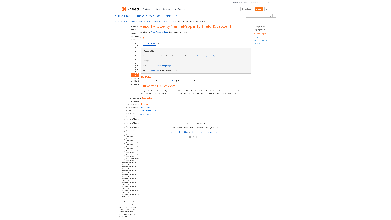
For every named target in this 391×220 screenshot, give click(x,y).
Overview (134, 27)
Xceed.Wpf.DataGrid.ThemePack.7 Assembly (134, 187)
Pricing (157, 9)
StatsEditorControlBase (138, 93)
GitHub (266, 3)
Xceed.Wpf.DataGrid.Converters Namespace (137, 124)
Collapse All (259, 26)
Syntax (256, 37)
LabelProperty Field (138, 55)
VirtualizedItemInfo (136, 102)
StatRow (133, 87)
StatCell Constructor (135, 30)
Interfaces (131, 113)
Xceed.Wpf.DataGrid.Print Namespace (135, 140)
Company (236, 3)
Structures (131, 111)
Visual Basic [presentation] (150, 43)
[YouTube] (190, 137)
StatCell (132, 24)
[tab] (149, 43)
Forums (253, 3)
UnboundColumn (136, 99)
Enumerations (133, 108)
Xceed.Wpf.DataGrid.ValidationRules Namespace (138, 152)
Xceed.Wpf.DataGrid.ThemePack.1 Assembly (134, 164)
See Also (257, 43)
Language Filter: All (260, 30)
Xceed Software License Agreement (127, 215)
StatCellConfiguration (137, 78)
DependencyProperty (206, 56)
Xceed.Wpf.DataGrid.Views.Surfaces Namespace (138, 160)
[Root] (117, 21)
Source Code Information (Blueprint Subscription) (128, 208)
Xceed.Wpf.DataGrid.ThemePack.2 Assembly (134, 167)
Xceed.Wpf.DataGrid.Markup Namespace (136, 136)
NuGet (259, 3)
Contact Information (126, 212)
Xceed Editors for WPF (127, 205)
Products (146, 9)
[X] (193, 137)
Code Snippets (125, 199)
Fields (133, 39)
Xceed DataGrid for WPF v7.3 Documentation (146, 16)
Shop (258, 9)
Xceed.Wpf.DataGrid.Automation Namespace (137, 120)
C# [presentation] (158, 43)
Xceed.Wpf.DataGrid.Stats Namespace (135, 148)
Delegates (131, 116)
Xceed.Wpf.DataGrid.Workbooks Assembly (133, 195)
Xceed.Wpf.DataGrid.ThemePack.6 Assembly (134, 183)
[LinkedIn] (197, 137)
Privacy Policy (196, 132)
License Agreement (212, 132)
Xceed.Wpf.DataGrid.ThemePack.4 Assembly (134, 175)
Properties (135, 36)
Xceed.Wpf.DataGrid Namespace (155, 21)
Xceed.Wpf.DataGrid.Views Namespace (135, 156)
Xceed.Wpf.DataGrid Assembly (131, 21)
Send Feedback (145, 114)
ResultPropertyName (159, 32)
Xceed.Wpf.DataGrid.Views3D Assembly (132, 191)
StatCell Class (173, 21)
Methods (134, 33)
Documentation (169, 9)
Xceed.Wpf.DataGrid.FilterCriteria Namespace (137, 132)
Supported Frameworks (262, 40)
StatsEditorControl (136, 90)
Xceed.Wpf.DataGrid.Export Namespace (135, 128)
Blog (245, 3)
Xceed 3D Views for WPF (127, 202)
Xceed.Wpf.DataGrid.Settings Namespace (136, 144)
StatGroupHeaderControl (138, 84)
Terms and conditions (179, 132)
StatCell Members (148, 110)
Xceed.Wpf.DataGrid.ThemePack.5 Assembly (134, 179)
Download (246, 9)
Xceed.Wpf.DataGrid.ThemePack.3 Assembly (134, 171)
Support (181, 9)
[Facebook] (201, 137)
